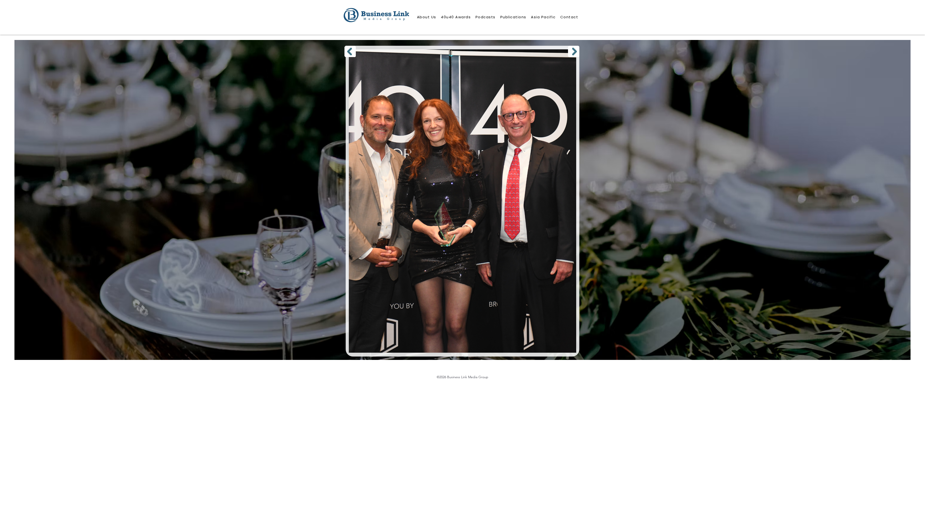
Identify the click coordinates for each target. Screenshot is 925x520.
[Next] (573, 51)
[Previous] (350, 51)
